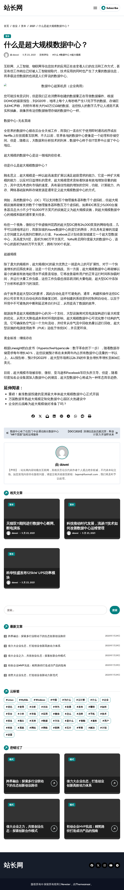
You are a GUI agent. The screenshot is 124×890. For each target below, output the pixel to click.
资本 (7, 36)
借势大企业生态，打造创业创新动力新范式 (33, 675)
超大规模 (76, 54)
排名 (10, 720)
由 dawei (14, 54)
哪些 (92, 706)
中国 (54, 699)
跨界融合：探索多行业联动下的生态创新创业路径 (37, 636)
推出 (22, 720)
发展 (69, 706)
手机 (92, 713)
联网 (57, 727)
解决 (92, 727)
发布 (80, 706)
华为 (57, 706)
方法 (57, 720)
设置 (10, 734)
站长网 (13, 7)
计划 (104, 727)
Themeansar (83, 884)
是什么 (70, 720)
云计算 (81, 699)
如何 (104, 706)
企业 (106, 699)
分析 (33, 706)
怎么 (69, 713)
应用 (45, 713)
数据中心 (64, 54)
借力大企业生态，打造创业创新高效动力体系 (34, 645)
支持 (33, 720)
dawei (64, 464)
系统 (22, 727)
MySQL (24, 699)
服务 (95, 720)
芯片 (69, 727)
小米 (22, 713)
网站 (33, 727)
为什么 (67, 699)
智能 (83, 720)
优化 (10, 706)
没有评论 (43, 54)
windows (40, 699)
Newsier (66, 884)
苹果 (80, 727)
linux (11, 699)
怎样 (80, 713)
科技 (10, 727)
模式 (11, 759)
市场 (33, 713)
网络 (45, 727)
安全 (10, 713)
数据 (45, 720)
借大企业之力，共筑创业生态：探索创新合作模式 (37, 655)
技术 (104, 713)
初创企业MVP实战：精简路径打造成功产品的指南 (37, 665)
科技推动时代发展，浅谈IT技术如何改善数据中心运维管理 (92, 525)
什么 (56, 54)
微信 (57, 713)
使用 (22, 706)
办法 (45, 706)
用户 (106, 720)
